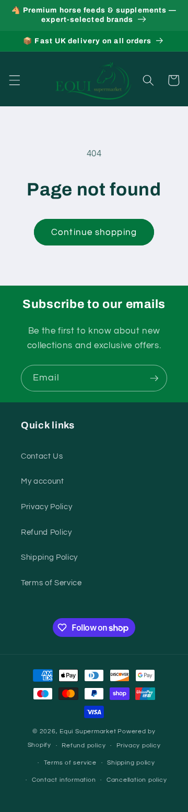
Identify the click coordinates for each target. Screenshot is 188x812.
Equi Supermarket (88, 731)
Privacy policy (138, 745)
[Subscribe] (154, 378)
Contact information (64, 780)
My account (42, 481)
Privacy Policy (46, 506)
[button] (14, 80)
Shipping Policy (49, 557)
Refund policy (83, 745)
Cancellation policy (137, 780)
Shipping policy (131, 762)
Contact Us (42, 456)
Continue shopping (94, 232)
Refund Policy (46, 532)
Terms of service (70, 762)
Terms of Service (51, 583)
